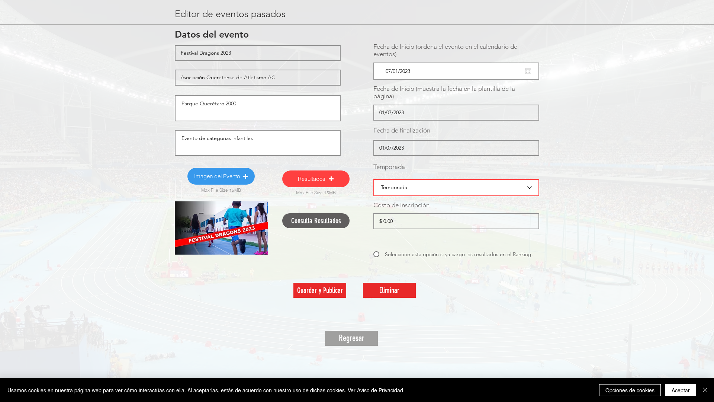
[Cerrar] (705, 390)
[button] (221, 176)
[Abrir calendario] (528, 71)
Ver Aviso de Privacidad (375, 390)
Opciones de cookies (629, 390)
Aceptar (681, 390)
